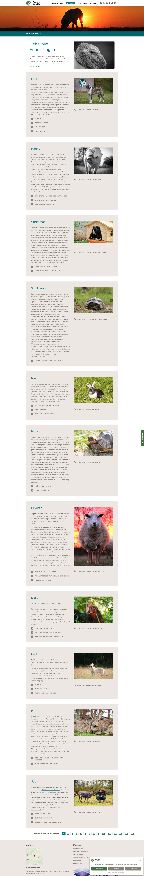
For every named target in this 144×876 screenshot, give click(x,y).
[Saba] (93, 781)
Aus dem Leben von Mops (89, 462)
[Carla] (93, 654)
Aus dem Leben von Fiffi (89, 741)
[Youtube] (107, 3)
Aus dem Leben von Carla (89, 685)
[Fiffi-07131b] (93, 710)
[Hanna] (93, 148)
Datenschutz (121, 872)
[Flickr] (109, 3)
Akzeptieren (99, 868)
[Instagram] (104, 3)
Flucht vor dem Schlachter (51, 790)
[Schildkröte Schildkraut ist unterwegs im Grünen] (93, 288)
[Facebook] (101, 3)
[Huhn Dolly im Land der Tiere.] (93, 597)
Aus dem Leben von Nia (88, 409)
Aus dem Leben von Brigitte (90, 571)
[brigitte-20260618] (93, 507)
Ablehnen (116, 868)
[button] (141, 860)
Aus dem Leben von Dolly (89, 628)
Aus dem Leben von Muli (89, 110)
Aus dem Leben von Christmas (91, 253)
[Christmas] (93, 221)
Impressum (77, 860)
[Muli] (93, 78)
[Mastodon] (115, 3)
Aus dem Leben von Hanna (90, 179)
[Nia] (93, 378)
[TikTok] (112, 3)
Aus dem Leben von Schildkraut (93, 319)
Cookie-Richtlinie (112, 872)
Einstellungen (133, 868)
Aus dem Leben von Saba (89, 812)
